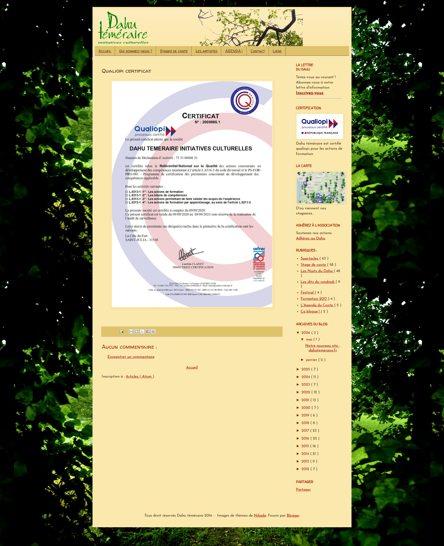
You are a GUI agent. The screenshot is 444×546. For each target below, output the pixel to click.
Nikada (260, 516)
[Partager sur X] (142, 331)
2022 (306, 392)
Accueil (105, 50)
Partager (303, 490)
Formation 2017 (314, 299)
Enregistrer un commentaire (131, 357)
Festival (308, 293)
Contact (258, 50)
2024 (306, 377)
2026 (306, 333)
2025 (306, 369)
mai (309, 339)
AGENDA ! (234, 50)
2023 (306, 385)
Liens (277, 50)
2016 (306, 439)
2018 (306, 423)
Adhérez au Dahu (310, 238)
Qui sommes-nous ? (135, 50)
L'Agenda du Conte (317, 305)
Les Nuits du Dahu (317, 271)
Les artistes (206, 50)
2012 (306, 469)
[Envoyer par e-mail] (131, 331)
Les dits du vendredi (318, 282)
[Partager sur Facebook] (147, 331)
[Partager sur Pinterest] (153, 331)
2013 (306, 461)
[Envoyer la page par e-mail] (121, 331)
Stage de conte (314, 265)
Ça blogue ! (311, 311)
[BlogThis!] (136, 331)
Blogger (293, 516)
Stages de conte (174, 50)
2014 (306, 454)
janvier (312, 360)
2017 (306, 431)
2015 (306, 446)
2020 (306, 408)
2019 (306, 415)
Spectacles (310, 259)
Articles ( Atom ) (140, 376)
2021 (306, 400)
